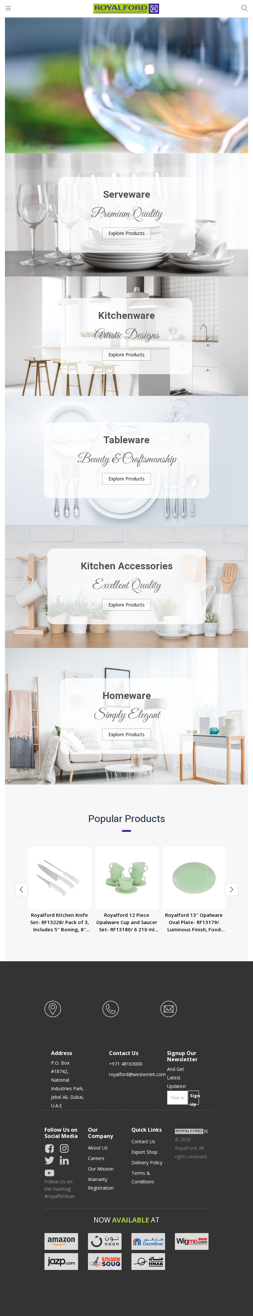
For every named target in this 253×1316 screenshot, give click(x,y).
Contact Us (143, 1141)
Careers (96, 1158)
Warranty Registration (101, 1183)
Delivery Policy (146, 1162)
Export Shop (144, 1152)
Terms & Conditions (142, 1177)
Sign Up (194, 1099)
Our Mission (101, 1169)
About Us (98, 1148)
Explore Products (126, 233)
